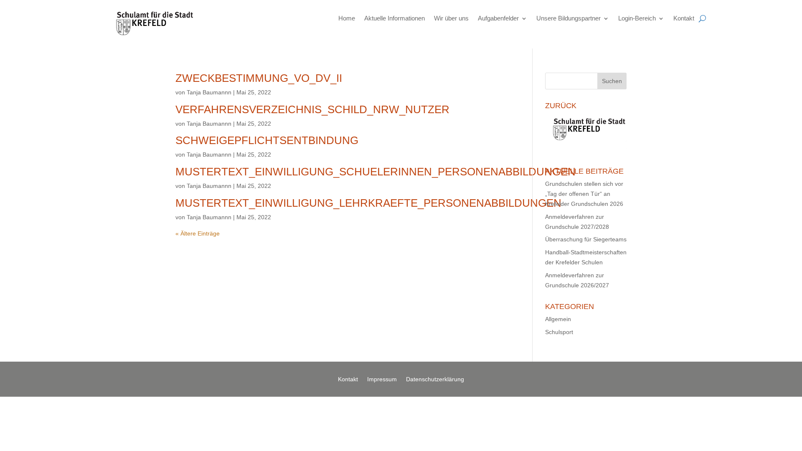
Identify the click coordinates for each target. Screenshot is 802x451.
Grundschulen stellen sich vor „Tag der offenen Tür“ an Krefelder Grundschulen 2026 (584, 193)
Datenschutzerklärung (435, 379)
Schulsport (559, 332)
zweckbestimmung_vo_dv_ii (258, 78)
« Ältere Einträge (197, 233)
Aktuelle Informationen (394, 18)
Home (346, 18)
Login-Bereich (637, 18)
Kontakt (683, 18)
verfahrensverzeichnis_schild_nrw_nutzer (312, 109)
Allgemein (558, 319)
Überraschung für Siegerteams (586, 239)
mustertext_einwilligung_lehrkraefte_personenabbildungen (368, 203)
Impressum (382, 379)
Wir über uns (451, 18)
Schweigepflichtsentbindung (266, 140)
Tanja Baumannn (209, 92)
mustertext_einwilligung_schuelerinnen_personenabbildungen (375, 171)
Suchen (612, 81)
